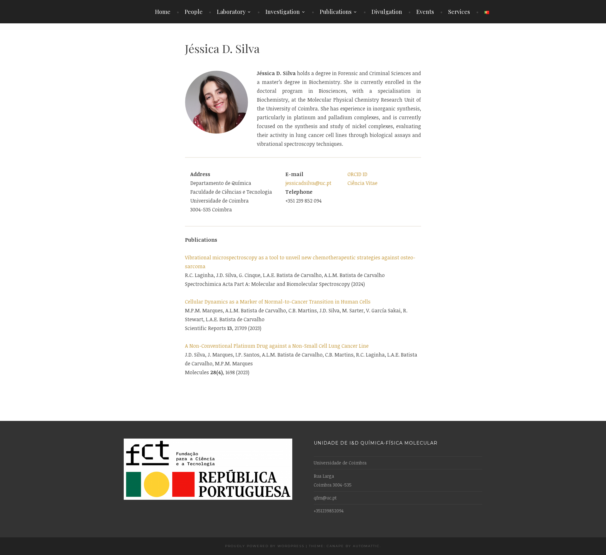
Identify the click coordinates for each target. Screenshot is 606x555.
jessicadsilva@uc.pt (308, 183)
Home (162, 12)
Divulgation (386, 12)
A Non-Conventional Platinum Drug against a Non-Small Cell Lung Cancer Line (277, 345)
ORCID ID (357, 174)
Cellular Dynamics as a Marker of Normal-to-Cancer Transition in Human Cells (278, 301)
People (194, 12)
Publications (336, 12)
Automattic (366, 546)
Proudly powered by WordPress (264, 546)
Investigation (282, 12)
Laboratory (231, 12)
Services (459, 12)
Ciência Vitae (362, 183)
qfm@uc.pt (325, 498)
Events (425, 12)
